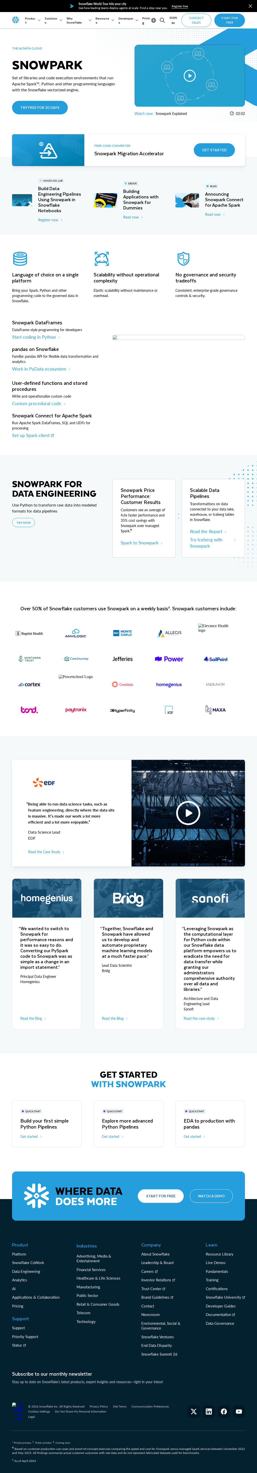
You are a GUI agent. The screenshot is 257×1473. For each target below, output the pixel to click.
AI (14, 1288)
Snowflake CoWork (28, 1262)
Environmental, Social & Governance (160, 1326)
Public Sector (87, 1295)
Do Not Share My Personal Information (80, 1411)
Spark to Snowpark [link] (139, 542)
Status (17, 1345)
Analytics (19, 1280)
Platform (19, 1254)
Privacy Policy (99, 1406)
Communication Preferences (150, 1406)
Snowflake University (223, 1297)
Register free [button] (180, 6)
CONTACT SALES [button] (196, 20)
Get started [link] (29, 1136)
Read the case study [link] (199, 1018)
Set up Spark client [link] (30, 435)
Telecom (83, 1312)
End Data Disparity (156, 1345)
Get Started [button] (214, 150)
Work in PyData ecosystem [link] (39, 369)
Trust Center (151, 1288)
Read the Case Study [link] (44, 852)
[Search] (162, 20)
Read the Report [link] (206, 531)
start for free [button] (229, 20)
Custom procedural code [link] (36, 403)
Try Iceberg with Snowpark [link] (206, 543)
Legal (31, 1417)
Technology (86, 1321)
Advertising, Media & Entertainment (94, 1258)
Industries (87, 1245)
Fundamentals (217, 1271)
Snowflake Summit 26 (159, 1354)
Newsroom (150, 1314)
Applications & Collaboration (35, 1297)
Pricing (17, 1306)
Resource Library (219, 1254)
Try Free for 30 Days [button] (39, 107)
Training (212, 1280)
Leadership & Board (157, 1262)
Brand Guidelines (155, 1297)
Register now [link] (48, 220)
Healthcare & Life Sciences (98, 1278)
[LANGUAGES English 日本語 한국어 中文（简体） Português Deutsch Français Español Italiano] (154, 20)
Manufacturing (88, 1287)
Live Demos (216, 1262)
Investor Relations (156, 1280)
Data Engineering (26, 1271)
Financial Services (91, 1269)
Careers (147, 1271)
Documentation (218, 1314)
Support (18, 1327)
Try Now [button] (23, 522)
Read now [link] (131, 217)
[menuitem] (33, 20)
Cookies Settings (39, 1411)
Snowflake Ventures (157, 1337)
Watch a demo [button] (211, 1196)
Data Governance (220, 1323)
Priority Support (25, 1336)
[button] (250, 6)
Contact (147, 1306)
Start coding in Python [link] (34, 337)
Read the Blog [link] (31, 1018)
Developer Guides (221, 1306)
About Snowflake (155, 1254)
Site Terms (119, 1406)
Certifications (217, 1288)
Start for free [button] (160, 1196)
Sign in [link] (173, 20)
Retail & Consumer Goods (98, 1304)
